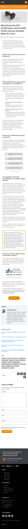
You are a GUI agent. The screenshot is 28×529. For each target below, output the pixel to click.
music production (6, 364)
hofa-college (18, 37)
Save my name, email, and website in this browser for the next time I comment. (13, 428)
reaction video (15, 364)
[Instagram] (9, 516)
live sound (22, 360)
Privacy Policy (16, 520)
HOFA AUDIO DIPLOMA (10, 288)
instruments (5, 360)
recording (22, 364)
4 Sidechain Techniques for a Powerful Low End (13, 337)
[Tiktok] (12, 516)
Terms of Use (9, 520)
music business (16, 362)
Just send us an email (14, 458)
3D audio (4, 358)
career (12, 37)
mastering (4, 362)
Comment (4, 391)
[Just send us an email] (4, 459)
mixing (9, 362)
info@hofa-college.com (12, 460)
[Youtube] (6, 516)
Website (3, 420)
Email (3, 415)
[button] (26, 2)
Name (3, 409)
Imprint (3, 520)
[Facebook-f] (3, 516)
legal (22, 37)
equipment (15, 358)
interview (11, 360)
